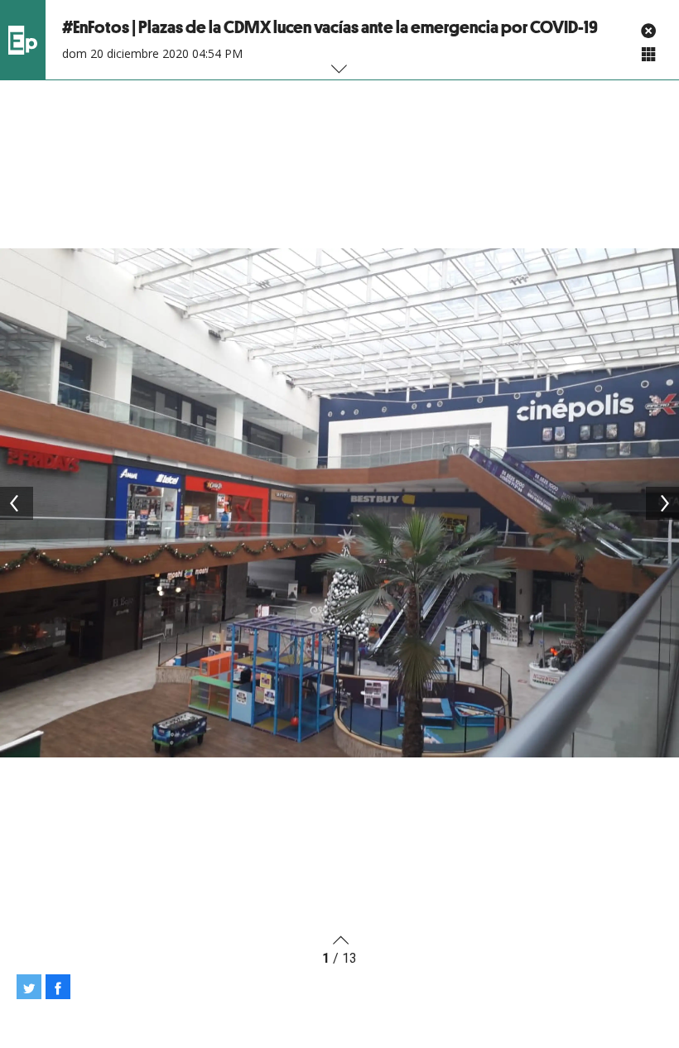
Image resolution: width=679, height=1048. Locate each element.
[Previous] (16, 503)
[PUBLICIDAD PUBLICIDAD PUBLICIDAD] (339, 502)
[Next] (662, 503)
